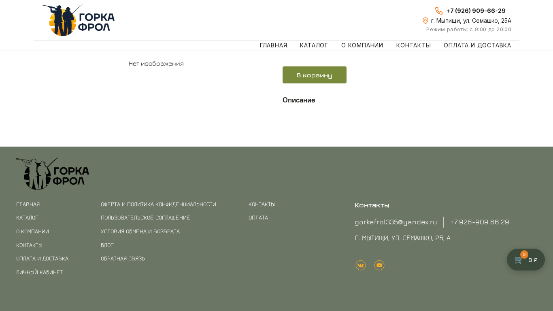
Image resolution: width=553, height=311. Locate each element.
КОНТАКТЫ (29, 244)
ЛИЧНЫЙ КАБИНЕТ (39, 271)
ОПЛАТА (258, 217)
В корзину (314, 75)
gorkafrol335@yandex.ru (396, 221)
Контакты (413, 45)
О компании (362, 45)
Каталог (314, 45)
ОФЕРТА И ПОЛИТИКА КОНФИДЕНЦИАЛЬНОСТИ (158, 203)
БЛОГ (107, 244)
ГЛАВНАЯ (28, 203)
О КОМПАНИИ (32, 231)
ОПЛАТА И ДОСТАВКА (42, 258)
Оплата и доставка (477, 45)
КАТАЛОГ (27, 217)
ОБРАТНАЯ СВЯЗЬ (123, 258)
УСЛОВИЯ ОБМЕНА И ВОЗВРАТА (140, 231)
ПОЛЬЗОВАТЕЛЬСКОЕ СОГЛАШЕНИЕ (145, 217)
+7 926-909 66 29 (479, 221)
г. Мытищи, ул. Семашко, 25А (471, 20)
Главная (273, 45)
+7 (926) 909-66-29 (476, 10)
